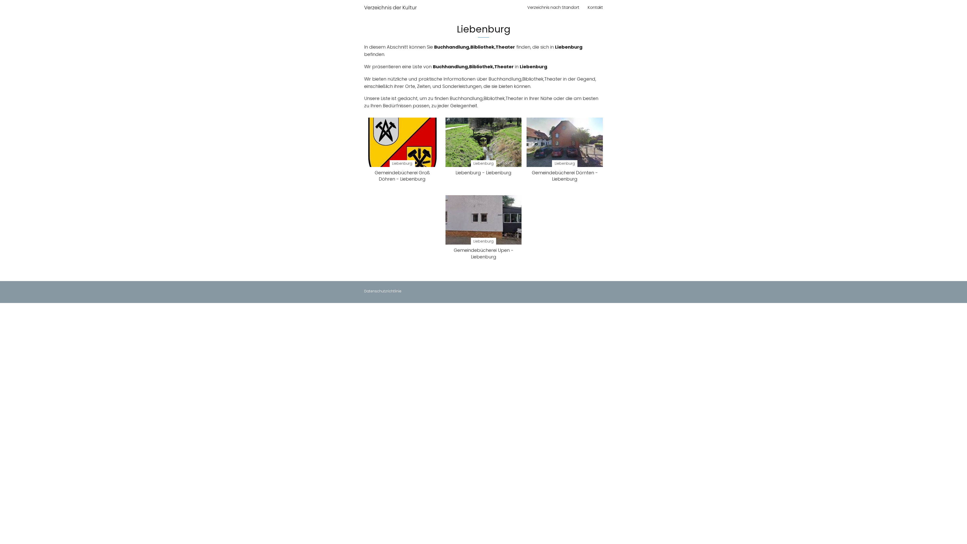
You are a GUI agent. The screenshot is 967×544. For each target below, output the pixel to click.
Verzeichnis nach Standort (553, 7)
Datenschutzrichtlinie (382, 291)
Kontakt (595, 7)
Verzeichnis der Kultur (390, 7)
